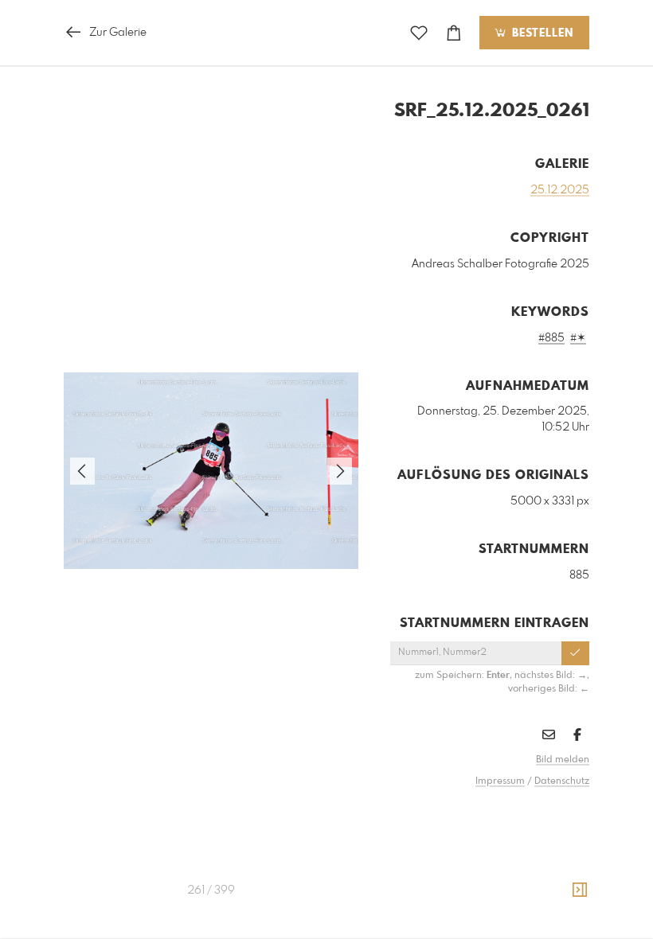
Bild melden (562, 760)
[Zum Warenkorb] (453, 33)
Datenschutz (561, 781)
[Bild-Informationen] (579, 890)
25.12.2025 (559, 190)
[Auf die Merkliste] (418, 33)
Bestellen (540, 33)
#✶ (578, 338)
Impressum (500, 781)
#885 (551, 338)
